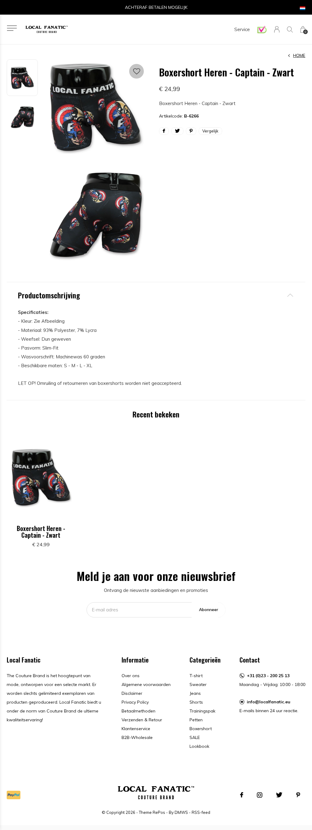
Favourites (136, 71)
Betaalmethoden (138, 711)
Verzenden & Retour (142, 720)
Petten (196, 720)
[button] (11, 28)
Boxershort (201, 728)
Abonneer (208, 609)
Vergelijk (210, 130)
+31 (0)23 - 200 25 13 (268, 675)
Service (242, 29)
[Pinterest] (298, 795)
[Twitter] (279, 795)
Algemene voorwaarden (146, 684)
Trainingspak (202, 711)
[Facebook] (241, 795)
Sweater (198, 684)
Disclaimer (132, 693)
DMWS (181, 812)
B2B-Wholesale (137, 737)
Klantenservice (136, 728)
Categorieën (205, 659)
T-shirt (196, 675)
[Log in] (276, 29)
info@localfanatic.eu (268, 702)
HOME (299, 55)
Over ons (131, 675)
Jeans (195, 693)
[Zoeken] (290, 29)
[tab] (156, 295)
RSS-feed (201, 812)
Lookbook (199, 746)
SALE (195, 737)
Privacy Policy (135, 702)
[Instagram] (259, 795)
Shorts (196, 702)
